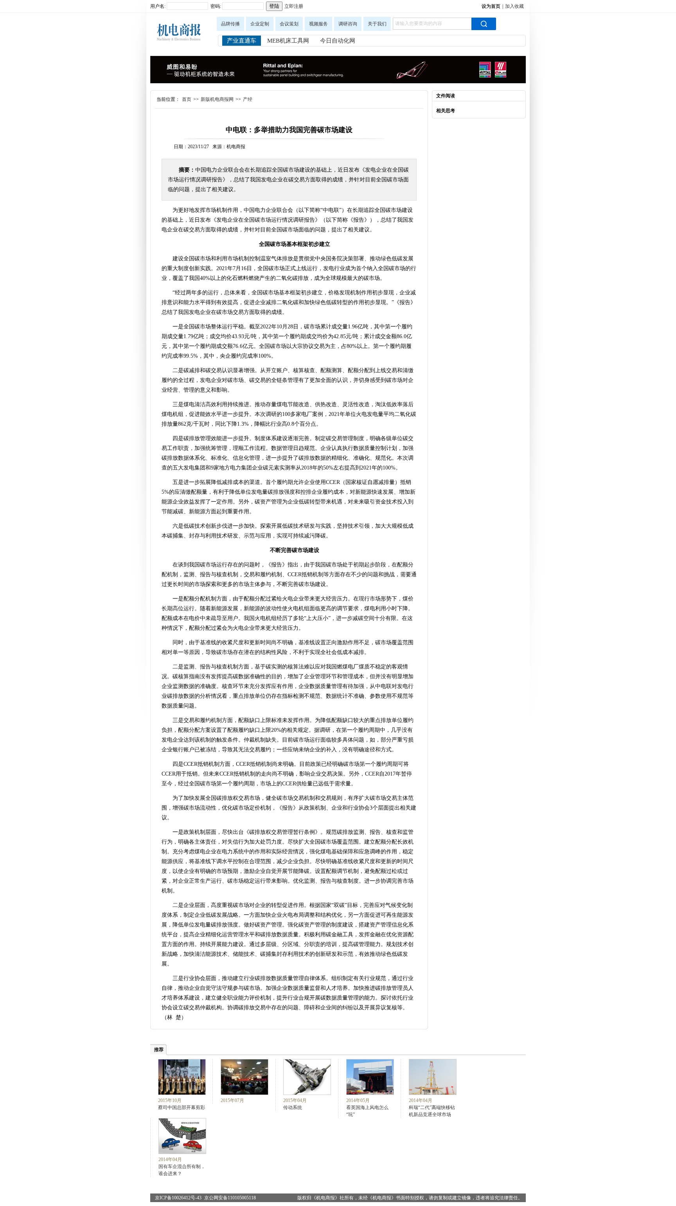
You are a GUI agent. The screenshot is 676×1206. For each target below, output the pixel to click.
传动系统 (292, 1107)
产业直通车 (241, 41)
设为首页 (491, 6)
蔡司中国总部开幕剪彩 (181, 1107)
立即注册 (293, 6)
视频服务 (318, 24)
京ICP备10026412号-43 (178, 1198)
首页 (186, 99)
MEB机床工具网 (288, 41)
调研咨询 (347, 24)
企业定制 (259, 24)
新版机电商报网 (217, 99)
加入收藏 (514, 6)
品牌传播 (230, 24)
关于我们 (377, 24)
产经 (247, 99)
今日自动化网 (337, 41)
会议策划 (289, 24)
